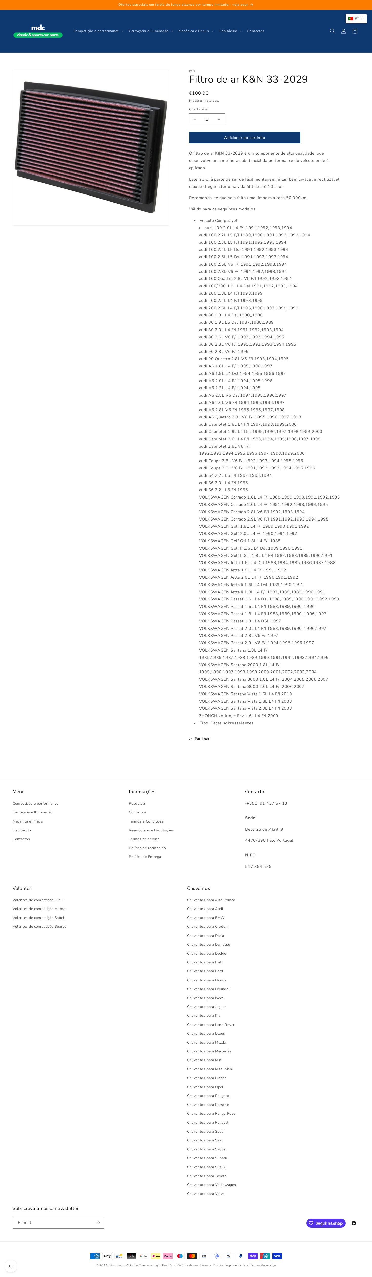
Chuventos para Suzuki (206, 1167)
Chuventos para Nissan (207, 1078)
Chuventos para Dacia (205, 935)
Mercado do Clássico (123, 1265)
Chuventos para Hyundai (208, 989)
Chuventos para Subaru (207, 1158)
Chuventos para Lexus (206, 1033)
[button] (98, 31)
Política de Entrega (145, 856)
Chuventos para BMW (206, 917)
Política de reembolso (147, 848)
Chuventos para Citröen (207, 926)
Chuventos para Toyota (207, 1176)
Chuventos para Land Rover (211, 1024)
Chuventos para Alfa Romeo (211, 900)
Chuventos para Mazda (206, 1042)
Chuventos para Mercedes (209, 1051)
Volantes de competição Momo (39, 908)
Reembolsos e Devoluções (151, 830)
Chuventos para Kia (203, 1015)
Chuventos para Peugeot (208, 1095)
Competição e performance (35, 803)
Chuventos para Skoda (206, 1149)
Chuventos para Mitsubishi (210, 1069)
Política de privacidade (229, 1265)
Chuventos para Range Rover (212, 1113)
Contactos (21, 839)
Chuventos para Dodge (206, 953)
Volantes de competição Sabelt (39, 917)
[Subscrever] (98, 1223)
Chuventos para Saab (205, 1131)
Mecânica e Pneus (28, 821)
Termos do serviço (263, 1265)
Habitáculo (22, 830)
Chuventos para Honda (206, 980)
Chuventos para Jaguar (206, 1006)
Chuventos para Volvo (206, 1193)
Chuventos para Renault (207, 1122)
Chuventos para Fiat (204, 962)
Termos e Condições (146, 821)
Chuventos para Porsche (208, 1104)
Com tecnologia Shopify (155, 1265)
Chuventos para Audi (205, 908)
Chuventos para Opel (205, 1087)
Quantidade (198, 109)
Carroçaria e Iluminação (33, 812)
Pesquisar (137, 803)
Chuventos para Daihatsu (208, 944)
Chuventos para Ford (205, 971)
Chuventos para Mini (204, 1060)
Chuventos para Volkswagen (211, 1184)
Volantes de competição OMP (38, 900)
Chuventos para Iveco (205, 997)
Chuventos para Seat (205, 1140)
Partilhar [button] (202, 738)
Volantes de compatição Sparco (39, 926)
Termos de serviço (144, 839)
